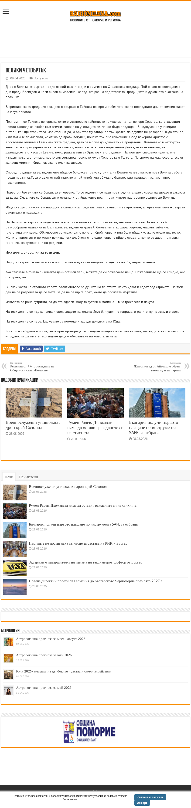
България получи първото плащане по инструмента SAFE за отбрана (153, 427)
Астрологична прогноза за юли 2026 (44, 655)
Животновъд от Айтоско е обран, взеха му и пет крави (157, 366)
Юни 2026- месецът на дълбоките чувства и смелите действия (63, 671)
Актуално (41, 78)
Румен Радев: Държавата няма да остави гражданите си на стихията (95, 427)
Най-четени (28, 477)
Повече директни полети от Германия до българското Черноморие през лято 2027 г (95, 581)
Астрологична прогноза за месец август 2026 (50, 639)
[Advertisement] (95, 41)
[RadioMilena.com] (95, 15)
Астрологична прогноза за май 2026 (44, 688)
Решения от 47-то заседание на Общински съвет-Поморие (32, 366)
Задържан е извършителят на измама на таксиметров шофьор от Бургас (85, 562)
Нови (9, 477)
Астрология (10, 631)
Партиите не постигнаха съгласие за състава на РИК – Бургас (78, 543)
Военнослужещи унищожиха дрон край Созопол (33, 425)
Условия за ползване (150, 797)
